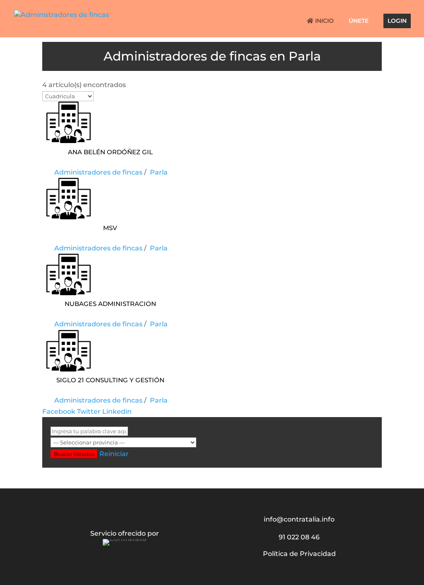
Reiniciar (114, 454)
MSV (110, 227)
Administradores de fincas (98, 172)
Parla (159, 172)
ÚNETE (359, 21)
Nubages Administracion (110, 302)
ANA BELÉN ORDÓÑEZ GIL (110, 151)
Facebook (58, 411)
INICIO (323, 21)
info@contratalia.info (299, 519)
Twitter (89, 411)
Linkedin (117, 411)
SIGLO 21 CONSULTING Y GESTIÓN (110, 379)
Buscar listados (74, 454)
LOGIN (397, 21)
